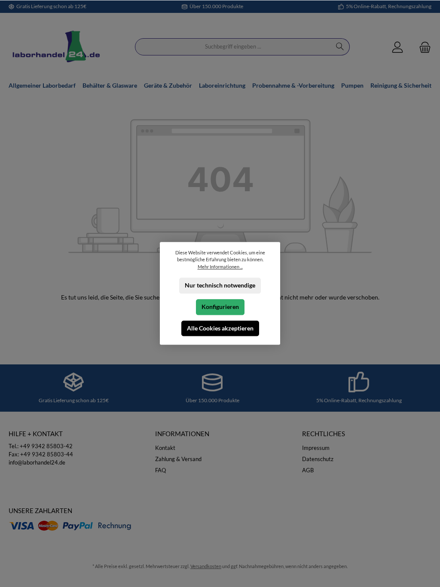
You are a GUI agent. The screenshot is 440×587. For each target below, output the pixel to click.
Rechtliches (323, 433)
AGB (308, 470)
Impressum (316, 448)
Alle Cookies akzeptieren (220, 328)
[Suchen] (340, 46)
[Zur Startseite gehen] (56, 47)
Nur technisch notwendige (220, 285)
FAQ (160, 470)
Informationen (182, 433)
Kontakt (165, 448)
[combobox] (233, 46)
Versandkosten (205, 566)
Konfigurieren (220, 306)
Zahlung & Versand (178, 459)
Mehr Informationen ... (220, 266)
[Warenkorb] (422, 47)
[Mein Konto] (397, 47)
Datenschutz (317, 459)
